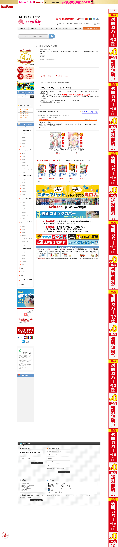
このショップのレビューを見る (90, 113)
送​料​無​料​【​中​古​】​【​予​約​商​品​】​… (83, 175)
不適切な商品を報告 (64, 82)
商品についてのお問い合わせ (48, 82)
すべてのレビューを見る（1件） (90, 111)
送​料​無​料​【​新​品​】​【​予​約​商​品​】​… (42, 175)
